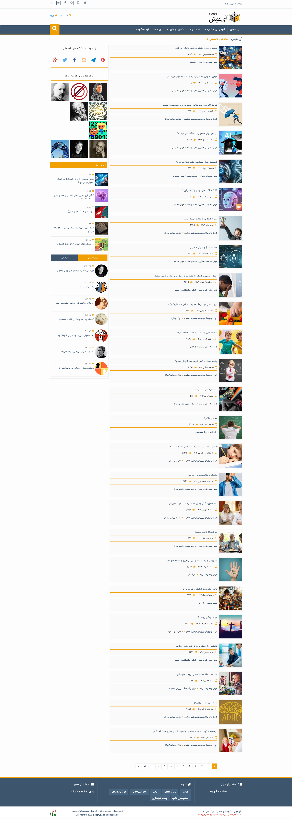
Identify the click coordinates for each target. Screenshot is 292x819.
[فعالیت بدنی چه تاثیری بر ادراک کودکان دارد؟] (230, 342)
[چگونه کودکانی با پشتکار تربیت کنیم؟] (230, 228)
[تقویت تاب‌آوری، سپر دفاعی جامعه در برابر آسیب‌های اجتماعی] (230, 114)
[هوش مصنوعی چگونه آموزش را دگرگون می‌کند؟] (230, 57)
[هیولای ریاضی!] (230, 427)
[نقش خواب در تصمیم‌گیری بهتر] (230, 399)
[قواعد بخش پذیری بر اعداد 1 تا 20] (98, 111)
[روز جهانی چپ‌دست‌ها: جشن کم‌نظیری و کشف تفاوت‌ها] (230, 570)
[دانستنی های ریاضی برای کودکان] (98, 130)
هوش (92, 811)
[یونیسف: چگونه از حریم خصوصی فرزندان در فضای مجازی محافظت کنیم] (230, 741)
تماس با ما (194, 29)
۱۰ (158, 766)
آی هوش (235, 29)
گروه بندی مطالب (216, 29)
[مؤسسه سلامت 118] (53, 813)
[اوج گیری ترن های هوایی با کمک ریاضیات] (60, 149)
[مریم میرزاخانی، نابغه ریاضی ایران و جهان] (79, 149)
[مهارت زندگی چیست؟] (230, 627)
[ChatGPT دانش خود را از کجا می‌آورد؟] (230, 200)
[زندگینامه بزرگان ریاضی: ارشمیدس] (79, 111)
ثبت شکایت (142, 29)
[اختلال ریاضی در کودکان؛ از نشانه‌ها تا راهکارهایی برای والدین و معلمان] (230, 285)
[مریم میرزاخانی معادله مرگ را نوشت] (98, 92)
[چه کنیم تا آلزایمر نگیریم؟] (230, 541)
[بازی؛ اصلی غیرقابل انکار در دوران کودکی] (230, 598)
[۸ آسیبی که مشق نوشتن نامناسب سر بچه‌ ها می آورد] (230, 456)
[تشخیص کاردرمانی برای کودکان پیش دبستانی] (230, 655)
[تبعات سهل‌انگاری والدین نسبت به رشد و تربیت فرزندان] (230, 513)
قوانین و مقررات (175, 29)
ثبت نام (64, 16)
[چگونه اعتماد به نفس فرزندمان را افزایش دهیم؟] (230, 370)
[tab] (64, 257)
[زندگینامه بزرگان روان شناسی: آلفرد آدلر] (98, 149)
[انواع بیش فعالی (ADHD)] (230, 712)
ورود (52, 16)
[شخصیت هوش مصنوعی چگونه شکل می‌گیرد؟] (230, 171)
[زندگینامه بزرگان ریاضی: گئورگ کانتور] (60, 92)
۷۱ (145, 766)
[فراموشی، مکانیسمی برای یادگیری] (230, 484)
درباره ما (158, 29)
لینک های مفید (207, 811)
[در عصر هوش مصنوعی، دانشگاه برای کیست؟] (230, 143)
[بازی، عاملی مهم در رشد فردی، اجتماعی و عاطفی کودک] (230, 314)
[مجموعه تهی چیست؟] (79, 92)
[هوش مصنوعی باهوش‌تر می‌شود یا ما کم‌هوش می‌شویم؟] (230, 86)
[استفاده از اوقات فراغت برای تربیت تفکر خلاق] (230, 684)
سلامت (85, 811)
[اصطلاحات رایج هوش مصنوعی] (230, 257)
